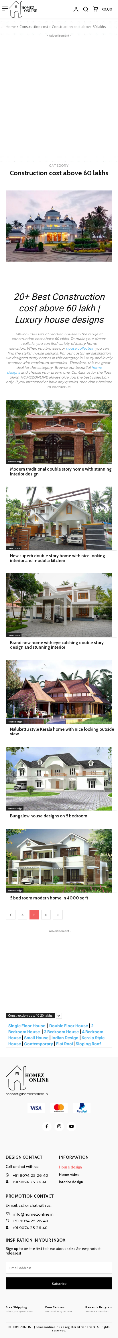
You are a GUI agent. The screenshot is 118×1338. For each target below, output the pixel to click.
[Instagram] (59, 1126)
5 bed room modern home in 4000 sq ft (49, 898)
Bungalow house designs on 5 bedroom (48, 816)
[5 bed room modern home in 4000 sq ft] (59, 861)
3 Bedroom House (61, 1031)
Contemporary (38, 1043)
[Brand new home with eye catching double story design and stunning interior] (59, 605)
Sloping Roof (89, 1043)
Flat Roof (64, 1043)
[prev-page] (10, 914)
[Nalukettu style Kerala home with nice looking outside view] (59, 692)
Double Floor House (68, 1025)
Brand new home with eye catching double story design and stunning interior (57, 645)
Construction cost (33, 26)
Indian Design (65, 1037)
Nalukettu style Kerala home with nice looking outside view (62, 732)
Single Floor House (27, 1025)
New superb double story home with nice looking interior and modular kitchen (57, 558)
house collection (80, 348)
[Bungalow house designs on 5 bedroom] (59, 779)
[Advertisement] (59, 97)
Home (11, 26)
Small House (36, 1037)
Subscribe (59, 1283)
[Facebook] (47, 1126)
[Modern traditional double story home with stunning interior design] (59, 432)
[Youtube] (71, 1126)
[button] (85, 9)
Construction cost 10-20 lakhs (30, 1015)
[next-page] (58, 914)
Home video (13, 548)
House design (14, 461)
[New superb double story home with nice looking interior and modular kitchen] (59, 518)
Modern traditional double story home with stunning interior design (61, 472)
